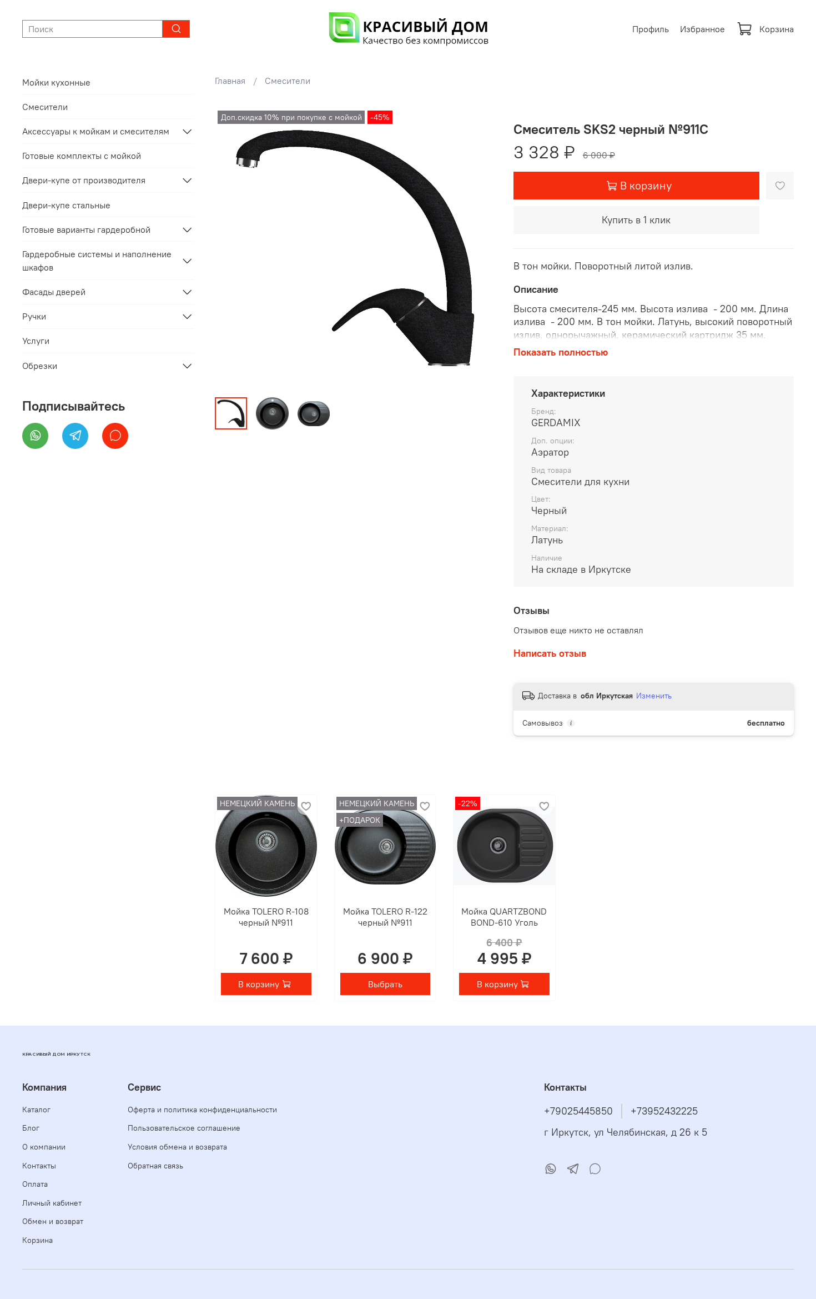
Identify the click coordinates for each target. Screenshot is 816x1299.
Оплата (35, 1184)
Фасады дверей (53, 291)
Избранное (702, 28)
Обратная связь (155, 1166)
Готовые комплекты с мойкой (81, 155)
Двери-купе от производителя (83, 180)
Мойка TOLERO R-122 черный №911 (385, 916)
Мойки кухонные (56, 82)
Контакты (39, 1166)
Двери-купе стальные (66, 205)
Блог (30, 1128)
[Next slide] (478, 248)
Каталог (36, 1110)
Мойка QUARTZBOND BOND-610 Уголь (504, 916)
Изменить (654, 696)
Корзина (776, 28)
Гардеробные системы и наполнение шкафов (97, 260)
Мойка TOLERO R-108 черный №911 (266, 916)
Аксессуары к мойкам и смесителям (95, 131)
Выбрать (385, 984)
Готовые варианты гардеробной (86, 229)
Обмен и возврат (52, 1221)
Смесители (287, 80)
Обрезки (39, 365)
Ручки (34, 316)
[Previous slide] (232, 248)
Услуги (35, 340)
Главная (230, 80)
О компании (44, 1147)
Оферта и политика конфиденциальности (202, 1110)
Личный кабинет (52, 1203)
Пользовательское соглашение (184, 1128)
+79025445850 (578, 1111)
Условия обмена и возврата (177, 1147)
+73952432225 (664, 1111)
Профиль (650, 28)
